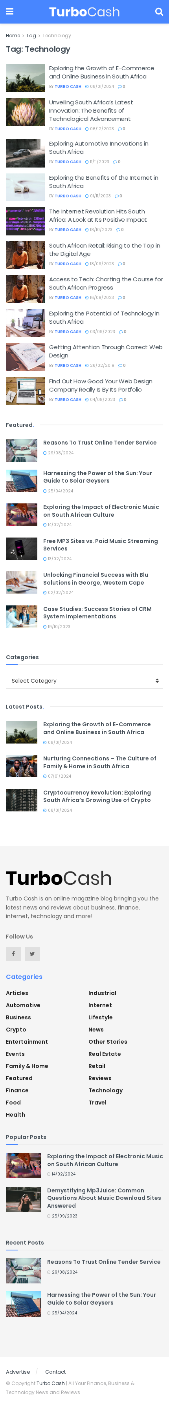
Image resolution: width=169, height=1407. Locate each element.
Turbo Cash (68, 86)
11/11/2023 (99, 162)
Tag (31, 35)
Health (15, 1115)
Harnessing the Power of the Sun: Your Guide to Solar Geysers (97, 477)
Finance (17, 1090)
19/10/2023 (58, 627)
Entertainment (27, 1042)
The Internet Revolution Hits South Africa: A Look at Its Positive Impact (98, 215)
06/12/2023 (101, 129)
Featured (19, 1078)
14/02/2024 (59, 525)
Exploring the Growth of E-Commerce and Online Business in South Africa (101, 72)
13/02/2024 (59, 559)
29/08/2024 (60, 453)
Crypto (16, 1029)
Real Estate (104, 1054)
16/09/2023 (101, 298)
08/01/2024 (101, 86)
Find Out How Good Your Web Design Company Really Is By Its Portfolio (100, 385)
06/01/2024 (59, 810)
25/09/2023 (64, 1216)
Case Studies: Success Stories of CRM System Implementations (97, 613)
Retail (96, 1066)
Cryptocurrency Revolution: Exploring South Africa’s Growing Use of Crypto (97, 796)
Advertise (18, 1372)
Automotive (23, 1005)
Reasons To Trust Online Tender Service (100, 443)
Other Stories (107, 1042)
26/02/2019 (101, 365)
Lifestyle (100, 1017)
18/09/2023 (101, 264)
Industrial (102, 993)
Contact (55, 1372)
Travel (97, 1102)
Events (15, 1054)
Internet (100, 1005)
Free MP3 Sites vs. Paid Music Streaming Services (100, 545)
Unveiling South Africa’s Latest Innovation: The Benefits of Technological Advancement (91, 110)
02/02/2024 (60, 593)
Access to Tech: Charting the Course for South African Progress (106, 283)
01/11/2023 (100, 196)
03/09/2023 (102, 332)
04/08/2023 (102, 400)
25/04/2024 (60, 491)
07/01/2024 (59, 776)
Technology (56, 35)
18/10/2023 (100, 230)
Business (18, 1017)
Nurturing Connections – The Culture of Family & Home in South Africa (99, 762)
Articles (17, 993)
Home (13, 35)
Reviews (100, 1078)
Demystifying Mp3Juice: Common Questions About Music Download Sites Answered (104, 1198)
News (96, 1029)
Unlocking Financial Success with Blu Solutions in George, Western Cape (95, 579)
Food (13, 1102)
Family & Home (27, 1066)
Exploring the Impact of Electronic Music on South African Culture (101, 511)
